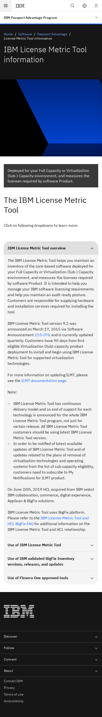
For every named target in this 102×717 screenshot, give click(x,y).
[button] (84, 5)
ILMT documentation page (43, 380)
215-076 (42, 334)
